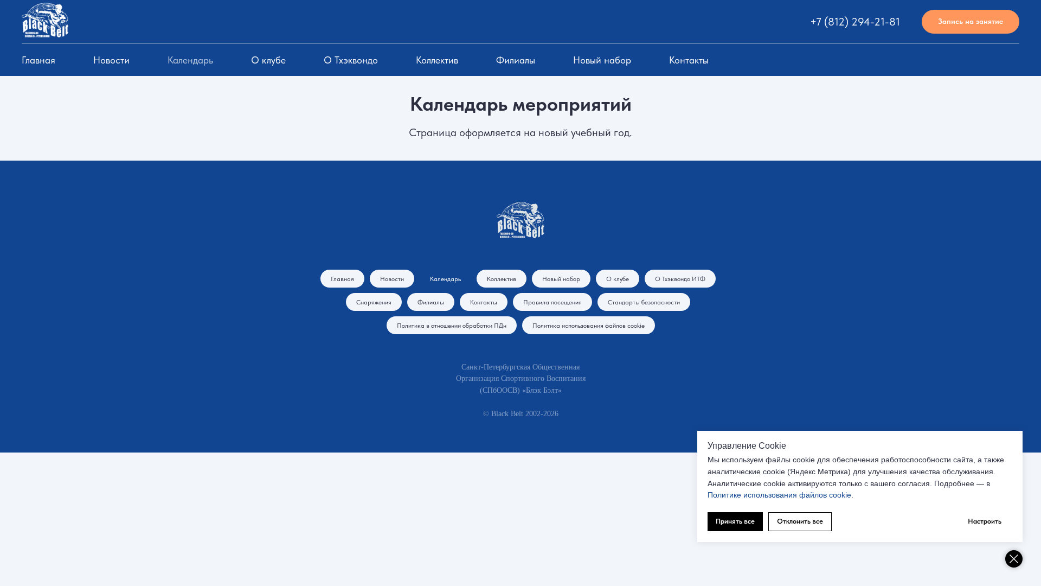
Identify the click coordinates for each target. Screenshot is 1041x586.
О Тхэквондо (351, 60)
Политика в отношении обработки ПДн (451, 325)
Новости (111, 60)
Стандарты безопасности (644, 302)
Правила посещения (552, 302)
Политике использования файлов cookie (779, 495)
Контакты (689, 60)
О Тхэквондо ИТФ (680, 279)
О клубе (268, 60)
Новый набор (602, 60)
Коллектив (437, 60)
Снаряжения (373, 302)
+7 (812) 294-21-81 (855, 21)
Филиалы (515, 60)
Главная (38, 60)
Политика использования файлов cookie (588, 325)
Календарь (190, 60)
